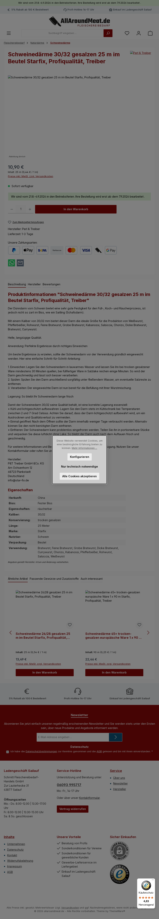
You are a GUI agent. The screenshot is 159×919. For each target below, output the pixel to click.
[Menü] (152, 880)
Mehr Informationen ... (84, 447)
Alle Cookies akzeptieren (79, 476)
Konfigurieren (79, 456)
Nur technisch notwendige (79, 466)
